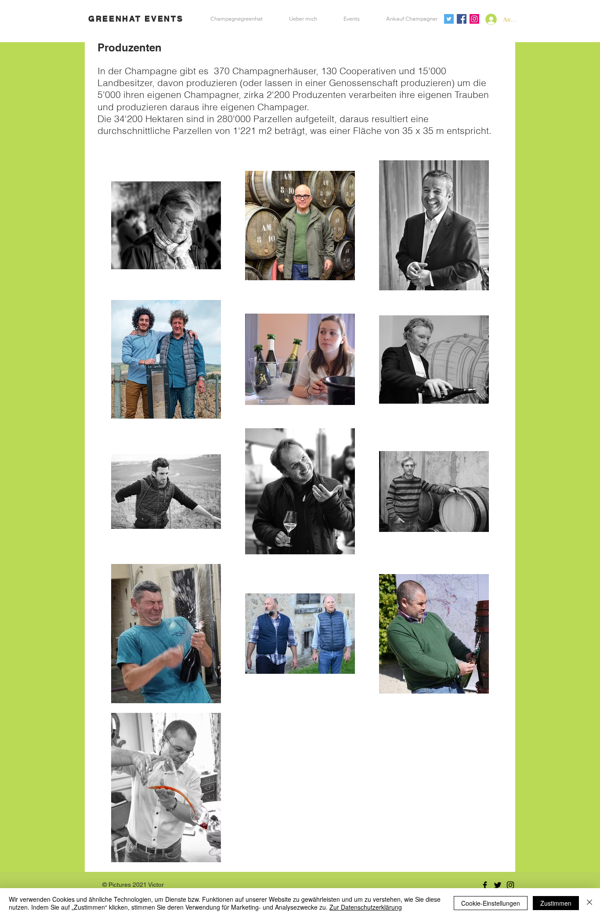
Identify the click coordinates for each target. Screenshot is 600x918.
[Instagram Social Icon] (474, 19)
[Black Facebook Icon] (485, 885)
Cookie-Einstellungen (490, 903)
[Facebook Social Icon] (461, 19)
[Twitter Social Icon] (449, 19)
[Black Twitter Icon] (497, 885)
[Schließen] (589, 903)
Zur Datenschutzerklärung (365, 907)
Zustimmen (555, 903)
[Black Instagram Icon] (510, 885)
